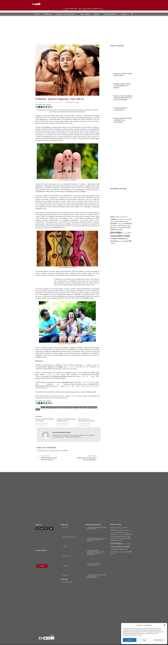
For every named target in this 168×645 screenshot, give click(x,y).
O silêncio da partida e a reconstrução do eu (94, 564)
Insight (76, 102)
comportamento (120, 219)
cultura (120, 221)
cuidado (116, 221)
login (50, 450)
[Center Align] (37, 528)
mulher (128, 227)
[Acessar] (42, 598)
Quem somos (67, 556)
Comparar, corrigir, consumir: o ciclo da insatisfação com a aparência (122, 85)
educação (113, 223)
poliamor (83, 407)
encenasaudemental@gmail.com (92, 8)
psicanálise (120, 229)
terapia (121, 241)
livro (129, 225)
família (127, 223)
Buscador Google (68, 582)
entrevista (119, 223)
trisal (37, 409)
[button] (164, 625)
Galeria (125, 14)
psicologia (115, 232)
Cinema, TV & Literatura (65, 14)
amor (112, 217)
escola (122, 223)
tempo (118, 241)
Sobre (64, 546)
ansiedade (117, 216)
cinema (113, 219)
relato (129, 233)
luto (116, 227)
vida (130, 241)
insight (119, 225)
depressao (125, 221)
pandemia (113, 229)
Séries (96, 14)
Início (37, 14)
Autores (65, 575)
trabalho (125, 241)
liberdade (126, 225)
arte (121, 216)
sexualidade (113, 238)
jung (122, 225)
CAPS (126, 216)
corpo (125, 219)
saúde (113, 236)
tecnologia (113, 241)
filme (130, 223)
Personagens (85, 14)
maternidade (119, 227)
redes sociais (124, 232)
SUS (126, 238)
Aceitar (130, 640)
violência (112, 243)
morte (124, 227)
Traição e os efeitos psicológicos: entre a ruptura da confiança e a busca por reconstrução (123, 97)
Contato (65, 565)
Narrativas (48, 14)
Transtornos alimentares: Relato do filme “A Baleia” (96, 528)
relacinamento (92, 407)
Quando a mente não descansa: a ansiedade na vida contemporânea (123, 120)
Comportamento (110, 14)
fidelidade (62, 407)
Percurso (65, 527)
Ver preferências (158, 640)
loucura (112, 227)
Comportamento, (70, 102)
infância (115, 225)
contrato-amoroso (52, 407)
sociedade (121, 238)
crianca (112, 221)
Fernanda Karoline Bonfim (61, 432)
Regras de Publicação (69, 537)
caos (123, 216)
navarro (76, 407)
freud (111, 225)
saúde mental (123, 236)
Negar (144, 640)
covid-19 (129, 219)
